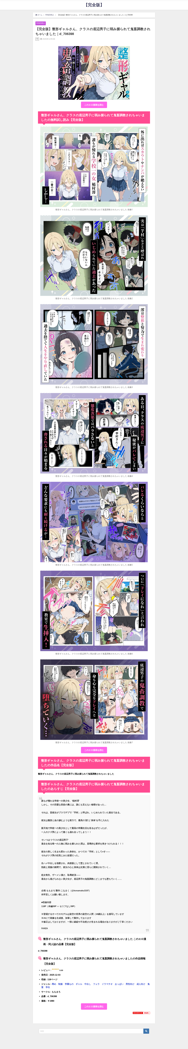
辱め (54, 984)
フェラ (96, 984)
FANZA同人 (40, 23)
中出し (87, 984)
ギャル (79, 984)
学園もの (69, 984)
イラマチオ (107, 984)
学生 (48, 987)
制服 (60, 984)
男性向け (130, 984)
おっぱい (119, 984)
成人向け (141, 984)
